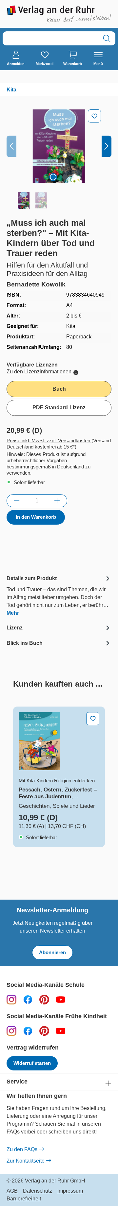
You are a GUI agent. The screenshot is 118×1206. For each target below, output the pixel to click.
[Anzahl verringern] (17, 500)
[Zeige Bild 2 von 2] (65, 177)
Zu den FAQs (22, 1149)
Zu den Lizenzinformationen (39, 371)
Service (17, 1082)
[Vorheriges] (11, 146)
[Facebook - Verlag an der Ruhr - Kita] (28, 1031)
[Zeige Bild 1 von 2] (53, 177)
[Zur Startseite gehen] (59, 14)
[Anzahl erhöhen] (57, 500)
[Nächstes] (106, 146)
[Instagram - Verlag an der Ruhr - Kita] (11, 1031)
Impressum (70, 1191)
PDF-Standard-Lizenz (59, 407)
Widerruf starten (32, 1063)
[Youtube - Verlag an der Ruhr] (61, 999)
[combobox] (50, 38)
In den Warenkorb (36, 517)
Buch (59, 389)
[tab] (59, 595)
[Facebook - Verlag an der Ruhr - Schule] (28, 999)
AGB (12, 1191)
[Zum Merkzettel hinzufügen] (94, 115)
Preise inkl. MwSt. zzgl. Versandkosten (49, 440)
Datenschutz (37, 1191)
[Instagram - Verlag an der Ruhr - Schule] (11, 999)
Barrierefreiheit (24, 1198)
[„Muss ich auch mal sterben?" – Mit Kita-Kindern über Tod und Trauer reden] (59, 146)
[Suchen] (106, 38)
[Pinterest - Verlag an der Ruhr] (44, 999)
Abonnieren (52, 952)
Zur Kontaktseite (26, 1161)
